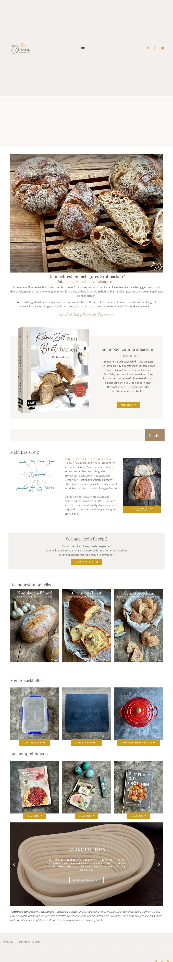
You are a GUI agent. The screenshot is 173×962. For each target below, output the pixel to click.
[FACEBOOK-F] (155, 48)
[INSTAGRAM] (147, 48)
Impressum (8, 941)
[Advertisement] (86, 121)
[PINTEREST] (162, 48)
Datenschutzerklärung (30, 941)
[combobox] (77, 435)
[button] (83, 48)
